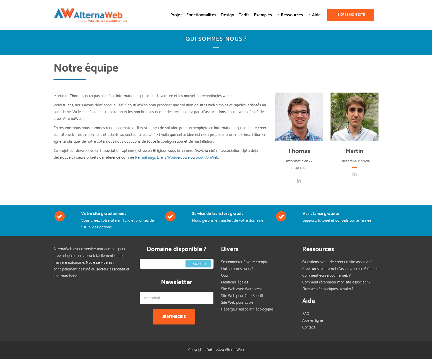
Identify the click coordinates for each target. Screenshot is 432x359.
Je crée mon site (350, 15)
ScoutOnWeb (207, 157)
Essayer (198, 264)
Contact (308, 327)
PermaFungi (145, 157)
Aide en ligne (312, 320)
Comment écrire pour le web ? (326, 275)
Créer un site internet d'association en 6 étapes (340, 268)
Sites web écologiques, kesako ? (327, 289)
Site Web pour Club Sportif (242, 295)
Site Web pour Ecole (237, 302)
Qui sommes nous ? (237, 268)
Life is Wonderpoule (173, 157)
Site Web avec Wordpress (241, 289)
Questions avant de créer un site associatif (337, 262)
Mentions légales (234, 282)
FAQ (306, 313)
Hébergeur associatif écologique (247, 309)
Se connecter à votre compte (244, 262)
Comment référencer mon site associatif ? (336, 282)
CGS (224, 275)
